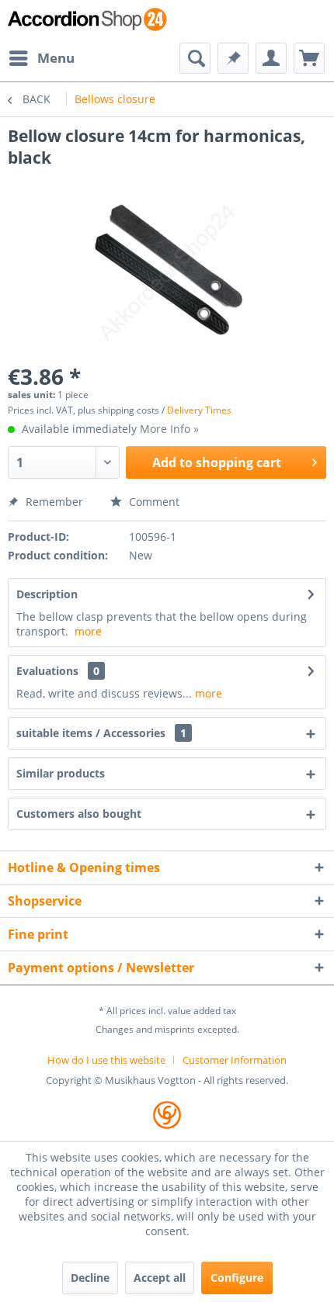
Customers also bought (78, 813)
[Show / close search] (194, 58)
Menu (56, 58)
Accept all (160, 1277)
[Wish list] (233, 58)
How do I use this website (106, 1060)
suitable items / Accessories (101, 732)
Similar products (60, 773)
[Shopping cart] (309, 58)
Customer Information (235, 1060)
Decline (90, 1277)
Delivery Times (199, 410)
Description (47, 594)
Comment (152, 501)
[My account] (271, 58)
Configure (236, 1277)
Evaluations (47, 670)
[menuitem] (41, 58)
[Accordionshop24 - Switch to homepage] (87, 21)
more (88, 631)
